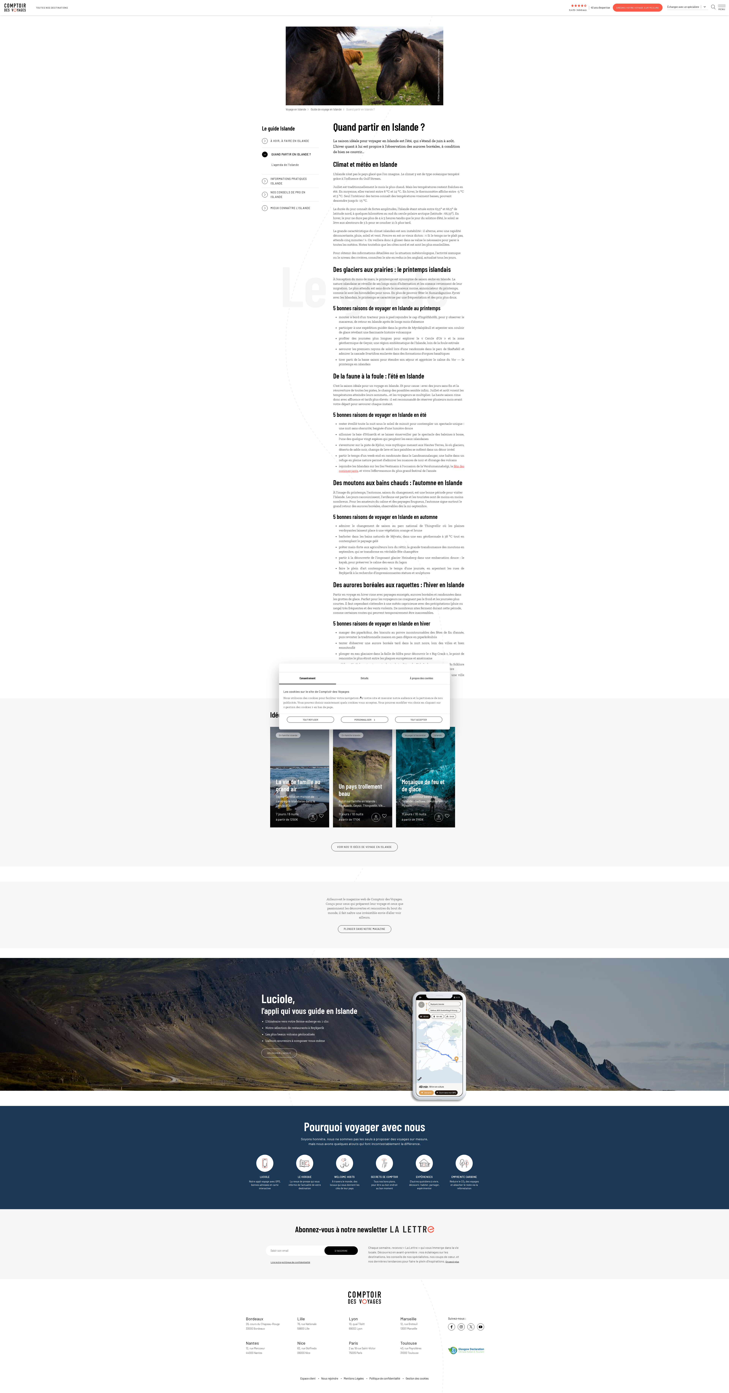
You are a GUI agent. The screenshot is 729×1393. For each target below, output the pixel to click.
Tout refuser (310, 719)
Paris (353, 1342)
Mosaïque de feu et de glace (423, 792)
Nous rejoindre (329, 1378)
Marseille (408, 1318)
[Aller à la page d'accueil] (17, 7)
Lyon (353, 1318)
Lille (301, 1318)
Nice (301, 1342)
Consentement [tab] (308, 678)
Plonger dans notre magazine (364, 928)
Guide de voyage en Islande (326, 109)
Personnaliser (362, 719)
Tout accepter (418, 719)
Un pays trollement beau (362, 794)
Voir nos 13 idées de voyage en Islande (364, 846)
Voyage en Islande (296, 109)
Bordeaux (254, 1318)
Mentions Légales (354, 1378)
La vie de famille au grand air (298, 792)
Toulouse (408, 1342)
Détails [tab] (364, 678)
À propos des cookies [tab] (421, 678)
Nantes (252, 1342)
